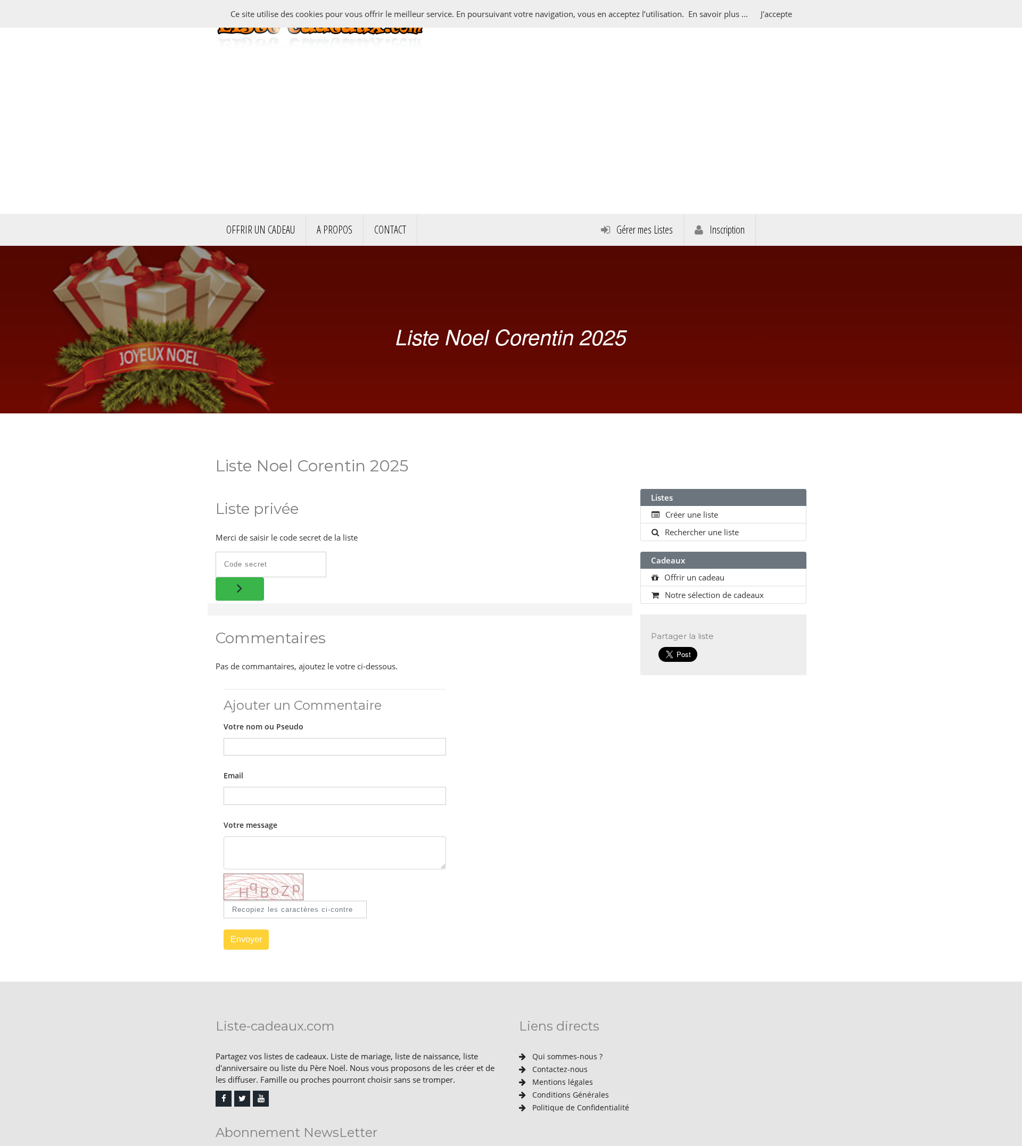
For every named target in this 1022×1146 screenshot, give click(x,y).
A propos (334, 229)
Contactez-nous (559, 1069)
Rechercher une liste (701, 532)
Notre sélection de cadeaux (713, 594)
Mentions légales (561, 1082)
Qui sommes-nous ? (566, 1056)
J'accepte (776, 14)
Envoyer (246, 939)
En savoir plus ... (718, 14)
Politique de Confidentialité (579, 1107)
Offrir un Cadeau (260, 229)
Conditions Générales (569, 1095)
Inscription (726, 229)
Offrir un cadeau (693, 577)
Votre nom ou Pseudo (263, 726)
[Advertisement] (511, 134)
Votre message (250, 825)
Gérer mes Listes (643, 229)
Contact (390, 229)
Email (233, 775)
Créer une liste (690, 514)
